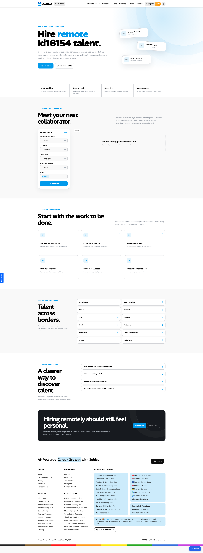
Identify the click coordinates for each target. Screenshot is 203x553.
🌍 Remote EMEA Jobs (141, 492)
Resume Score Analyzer (73, 501)
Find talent (139, 426)
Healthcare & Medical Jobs (106, 499)
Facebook (68, 477)
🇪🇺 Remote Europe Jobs (141, 482)
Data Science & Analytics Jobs (108, 489)
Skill (42, 172)
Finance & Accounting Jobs (106, 475)
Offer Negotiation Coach (73, 520)
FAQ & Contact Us (45, 477)
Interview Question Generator (76, 527)
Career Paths (43, 511)
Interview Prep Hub (45, 508)
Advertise (41, 484)
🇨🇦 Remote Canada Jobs (141, 475)
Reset (66, 132)
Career (105, 4)
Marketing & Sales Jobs (105, 496)
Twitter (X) (68, 480)
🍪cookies (106, 519)
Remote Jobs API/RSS (46, 520)
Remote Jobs (92, 4)
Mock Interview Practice (73, 511)
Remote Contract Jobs (140, 513)
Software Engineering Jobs (106, 486)
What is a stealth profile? (93, 374)
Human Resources (45, 517)
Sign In (151, 4)
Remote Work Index (45, 527)
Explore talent (45, 66)
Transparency (43, 487)
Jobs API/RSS (66, 540)
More (139, 4)
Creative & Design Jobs (105, 479)
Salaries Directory (45, 514)
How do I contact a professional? (95, 381)
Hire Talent (157, 461)
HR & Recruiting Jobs (104, 503)
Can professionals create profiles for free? (99, 389)
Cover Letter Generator (73, 514)
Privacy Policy (42, 540)
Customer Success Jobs (105, 492)
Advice (131, 4)
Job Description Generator (74, 523)
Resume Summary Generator (75, 508)
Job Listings (42, 498)
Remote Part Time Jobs (141, 509)
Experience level (47, 163)
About (40, 474)
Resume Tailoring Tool (73, 505)
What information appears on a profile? (98, 366)
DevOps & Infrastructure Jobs (108, 509)
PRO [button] (158, 4)
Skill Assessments (71, 530)
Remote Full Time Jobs (141, 506)
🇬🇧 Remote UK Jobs (139, 486)
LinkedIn (67, 474)
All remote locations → (141, 499)
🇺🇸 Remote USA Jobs (140, 479)
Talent (114, 4)
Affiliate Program (44, 523)
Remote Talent (70, 487)
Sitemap (41, 530)
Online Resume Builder (73, 498)
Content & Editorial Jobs (105, 506)
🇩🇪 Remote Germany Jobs (142, 489)
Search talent (54, 184)
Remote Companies (45, 505)
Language (44, 154)
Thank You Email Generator (75, 517)
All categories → (102, 513)
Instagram (68, 484)
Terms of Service (54, 540)
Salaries (122, 4)
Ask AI (196, 548)
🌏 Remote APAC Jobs (141, 496)
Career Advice (43, 501)
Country (43, 145)
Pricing (40, 480)
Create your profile (64, 66)
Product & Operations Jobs (107, 482)
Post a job (153, 426)
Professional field (48, 136)
